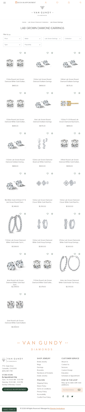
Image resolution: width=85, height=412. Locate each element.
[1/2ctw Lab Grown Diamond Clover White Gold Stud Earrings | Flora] (42, 183)
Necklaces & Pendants (45, 373)
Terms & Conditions (44, 389)
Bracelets (40, 370)
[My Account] (46, 1)
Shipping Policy (42, 383)
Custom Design (66, 370)
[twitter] (72, 396)
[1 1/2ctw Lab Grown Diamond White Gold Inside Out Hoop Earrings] (15, 224)
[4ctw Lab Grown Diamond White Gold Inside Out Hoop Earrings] (69, 264)
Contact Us (65, 364)
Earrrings (40, 367)
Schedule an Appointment (15, 389)
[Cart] (69, 1)
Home (24, 22)
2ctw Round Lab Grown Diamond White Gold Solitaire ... (15, 323)
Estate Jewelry (42, 376)
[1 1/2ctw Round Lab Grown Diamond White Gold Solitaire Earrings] (42, 264)
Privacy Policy (42, 391)
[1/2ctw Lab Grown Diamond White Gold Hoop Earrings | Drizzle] (42, 224)
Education (64, 373)
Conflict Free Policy (44, 397)
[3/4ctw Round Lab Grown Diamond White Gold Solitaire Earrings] (69, 143)
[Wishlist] (57, 1)
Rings (39, 364)
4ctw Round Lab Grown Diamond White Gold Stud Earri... (15, 283)
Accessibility (41, 394)
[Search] (81, 1)
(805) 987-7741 (7, 371)
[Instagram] (67, 396)
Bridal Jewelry (42, 362)
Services (64, 367)
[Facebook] (63, 396)
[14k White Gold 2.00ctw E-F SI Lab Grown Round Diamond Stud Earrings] (15, 183)
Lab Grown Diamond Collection (38, 22)
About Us (64, 362)
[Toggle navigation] (4, 2)
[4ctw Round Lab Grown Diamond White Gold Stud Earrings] (15, 264)
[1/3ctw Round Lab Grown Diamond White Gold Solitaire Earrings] (15, 63)
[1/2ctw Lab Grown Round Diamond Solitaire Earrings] (42, 63)
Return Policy (41, 386)
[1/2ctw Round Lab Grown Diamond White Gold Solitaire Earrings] (15, 103)
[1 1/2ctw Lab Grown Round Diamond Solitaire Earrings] (15, 143)
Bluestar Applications (57, 408)
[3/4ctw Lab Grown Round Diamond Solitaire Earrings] (69, 63)
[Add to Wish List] (20, 53)
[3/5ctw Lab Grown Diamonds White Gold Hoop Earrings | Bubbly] (69, 224)
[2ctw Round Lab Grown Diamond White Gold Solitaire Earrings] (15, 304)
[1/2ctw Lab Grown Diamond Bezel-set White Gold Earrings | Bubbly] (42, 143)
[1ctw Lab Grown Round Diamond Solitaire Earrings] (42, 103)
